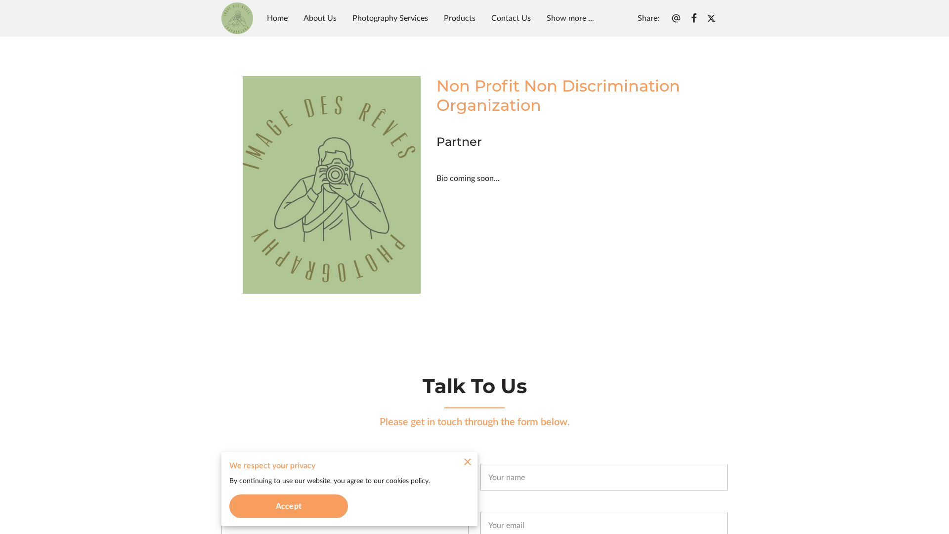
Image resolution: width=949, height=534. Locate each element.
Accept (289, 506)
